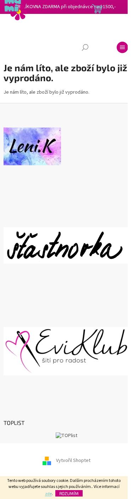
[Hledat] (85, 47)
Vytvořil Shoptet (73, 460)
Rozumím (69, 493)
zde (48, 494)
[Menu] (122, 47)
